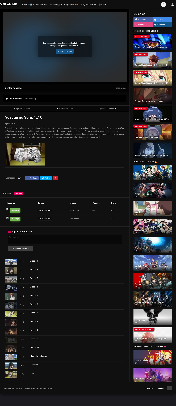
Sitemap (161, 388)
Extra (32, 373)
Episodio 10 (34, 339)
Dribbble (141, 25)
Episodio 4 (34, 287)
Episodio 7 (34, 313)
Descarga (18, 193)
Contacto (149, 388)
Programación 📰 (88, 4)
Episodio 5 (34, 295)
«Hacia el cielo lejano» (38, 356)
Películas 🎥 (55, 4)
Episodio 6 (34, 304)
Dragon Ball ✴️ (70, 4)
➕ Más (101, 4)
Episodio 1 (34, 261)
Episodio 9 (34, 330)
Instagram (161, 25)
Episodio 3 (34, 278)
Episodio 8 (34, 321)
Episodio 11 (34, 347)
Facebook (142, 19)
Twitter (160, 19)
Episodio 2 (34, 270)
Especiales (34, 365)
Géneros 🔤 (27, 4)
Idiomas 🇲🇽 (41, 4)
